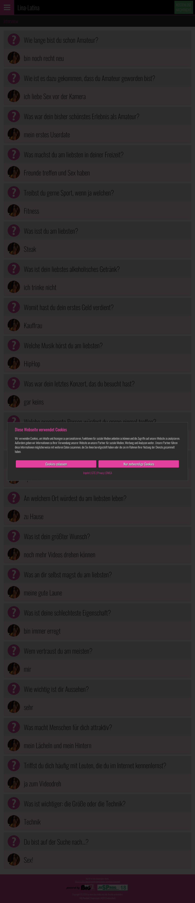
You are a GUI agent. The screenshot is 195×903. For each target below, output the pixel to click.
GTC (94, 473)
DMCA (109, 473)
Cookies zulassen (56, 463)
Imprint (86, 473)
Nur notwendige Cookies (139, 463)
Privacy (100, 473)
